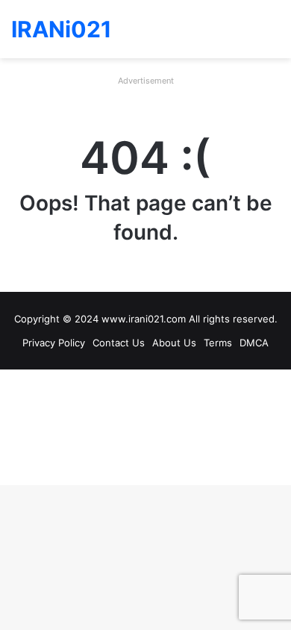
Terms (218, 343)
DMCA (254, 343)
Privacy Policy (53, 343)
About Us (174, 343)
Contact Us (119, 343)
